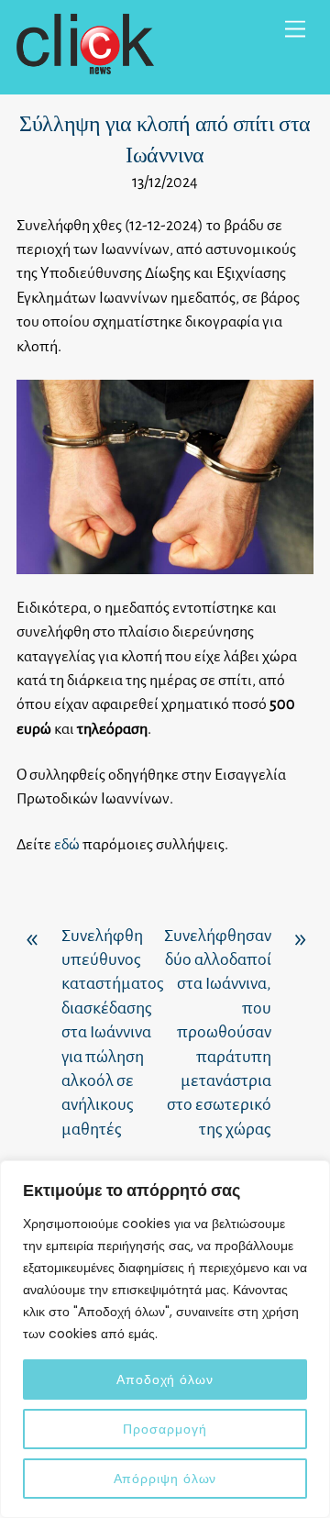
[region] (165, 1339)
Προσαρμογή (164, 1429)
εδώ (67, 845)
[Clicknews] (85, 66)
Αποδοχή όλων (165, 1379)
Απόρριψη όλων (165, 1478)
